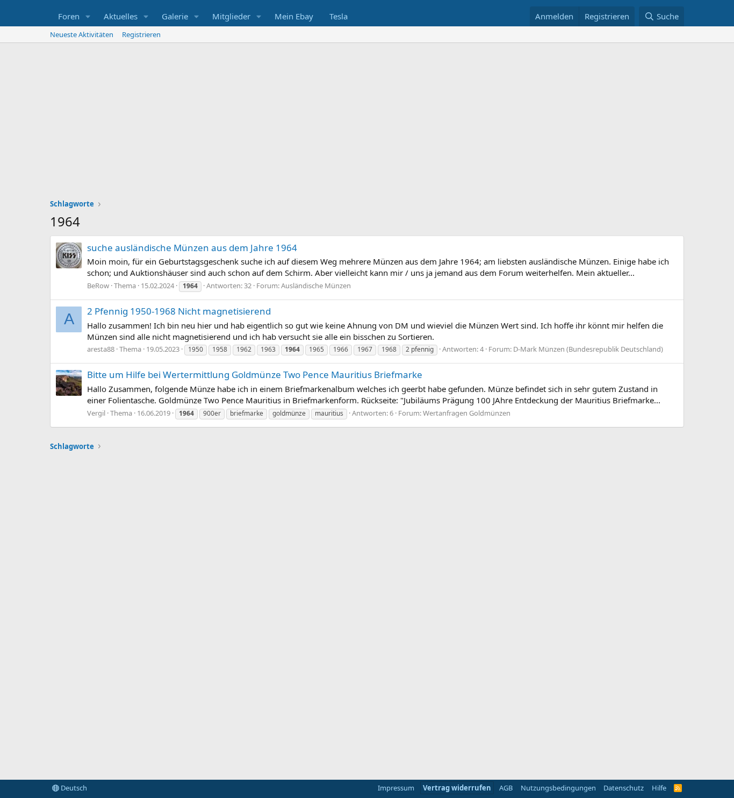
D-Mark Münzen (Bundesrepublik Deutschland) (588, 349)
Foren (69, 16)
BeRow (98, 285)
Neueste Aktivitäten (81, 34)
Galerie (175, 16)
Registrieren (141, 34)
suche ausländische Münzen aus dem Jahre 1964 (192, 247)
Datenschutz (623, 788)
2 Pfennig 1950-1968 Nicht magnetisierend (179, 311)
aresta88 (100, 349)
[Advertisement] (367, 123)
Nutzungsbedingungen (558, 788)
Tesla (338, 16)
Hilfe (659, 788)
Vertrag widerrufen (457, 788)
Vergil (96, 413)
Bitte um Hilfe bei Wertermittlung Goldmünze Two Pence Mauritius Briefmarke (254, 374)
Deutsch (73, 788)
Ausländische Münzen (316, 285)
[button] (88, 16)
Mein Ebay (294, 16)
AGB (506, 788)
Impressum (396, 788)
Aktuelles (121, 16)
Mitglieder (231, 16)
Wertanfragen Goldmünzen (466, 413)
